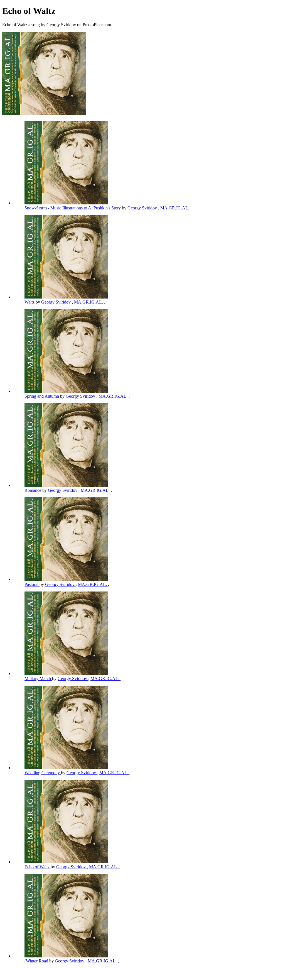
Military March (38, 678)
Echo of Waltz (37, 866)
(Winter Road (36, 961)
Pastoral (32, 584)
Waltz (30, 302)
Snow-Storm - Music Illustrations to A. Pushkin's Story (73, 208)
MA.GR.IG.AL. (175, 208)
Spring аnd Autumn (42, 396)
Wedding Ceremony (42, 772)
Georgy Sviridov (142, 208)
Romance (33, 490)
